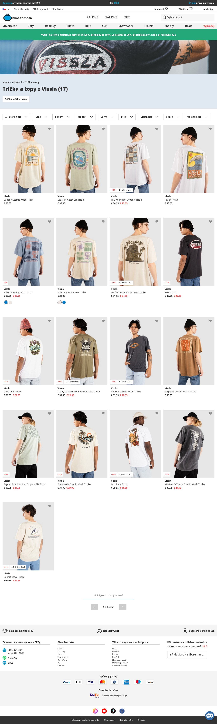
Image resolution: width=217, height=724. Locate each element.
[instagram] (95, 711)
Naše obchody (21, 8)
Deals (188, 26)
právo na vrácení (201, 2)
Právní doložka (126, 720)
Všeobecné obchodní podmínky (85, 720)
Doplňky (50, 26)
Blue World (58, 8)
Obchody (61, 651)
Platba (115, 654)
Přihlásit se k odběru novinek (188, 654)
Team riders (63, 657)
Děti (127, 17)
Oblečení (17, 82)
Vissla (6, 82)
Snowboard (126, 26)
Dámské (111, 17)
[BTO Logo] (37, 17)
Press (60, 662)
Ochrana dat (109, 720)
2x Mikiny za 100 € (101, 34)
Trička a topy (32, 82)
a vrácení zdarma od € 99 (21, 2)
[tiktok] (113, 711)
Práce (60, 654)
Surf (104, 26)
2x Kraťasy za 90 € (121, 34)
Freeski (148, 26)
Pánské (92, 17)
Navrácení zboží (119, 660)
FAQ (114, 648)
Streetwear (10, 26)
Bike (88, 26)
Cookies (141, 720)
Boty (31, 26)
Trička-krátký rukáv (16, 99)
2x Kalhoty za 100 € (78, 34)
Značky (169, 26)
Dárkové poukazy (120, 662)
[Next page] (122, 607)
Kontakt (115, 651)
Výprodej (208, 26)
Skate (70, 26)
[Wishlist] (51, 127)
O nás (60, 648)
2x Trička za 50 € (142, 34)
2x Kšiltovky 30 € (167, 34)
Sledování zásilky (119, 665)
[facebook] (122, 711)
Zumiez (61, 665)
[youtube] (104, 711)
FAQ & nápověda (40, 8)
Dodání (115, 657)
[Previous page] (94, 607)
